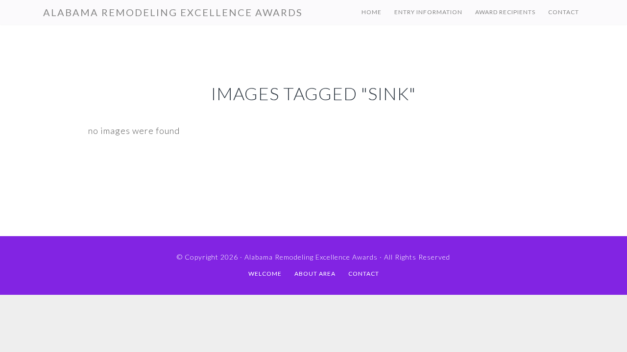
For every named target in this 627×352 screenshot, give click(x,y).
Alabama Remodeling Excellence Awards (173, 12)
